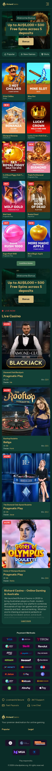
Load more (26, 621)
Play (14, 75)
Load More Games (26, 263)
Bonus (26, 41)
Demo (14, 81)
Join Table (27, 345)
